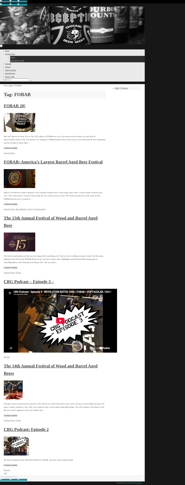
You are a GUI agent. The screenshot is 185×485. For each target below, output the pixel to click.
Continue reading (10, 148)
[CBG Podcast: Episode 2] (16, 455)
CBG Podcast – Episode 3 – (29, 281)
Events (30, 209)
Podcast (7, 357)
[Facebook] (22, 2)
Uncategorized (39, 209)
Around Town (9, 153)
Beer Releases (21, 209)
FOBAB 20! (14, 105)
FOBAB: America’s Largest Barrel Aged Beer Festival (53, 162)
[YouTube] (5, 2)
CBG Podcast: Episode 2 (26, 429)
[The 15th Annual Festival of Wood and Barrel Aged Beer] (19, 251)
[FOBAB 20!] (19, 131)
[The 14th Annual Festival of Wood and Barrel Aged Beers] (13, 399)
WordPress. (138, 483)
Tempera (129, 483)
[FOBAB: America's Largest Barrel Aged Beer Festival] (19, 187)
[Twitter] (13, 2)
